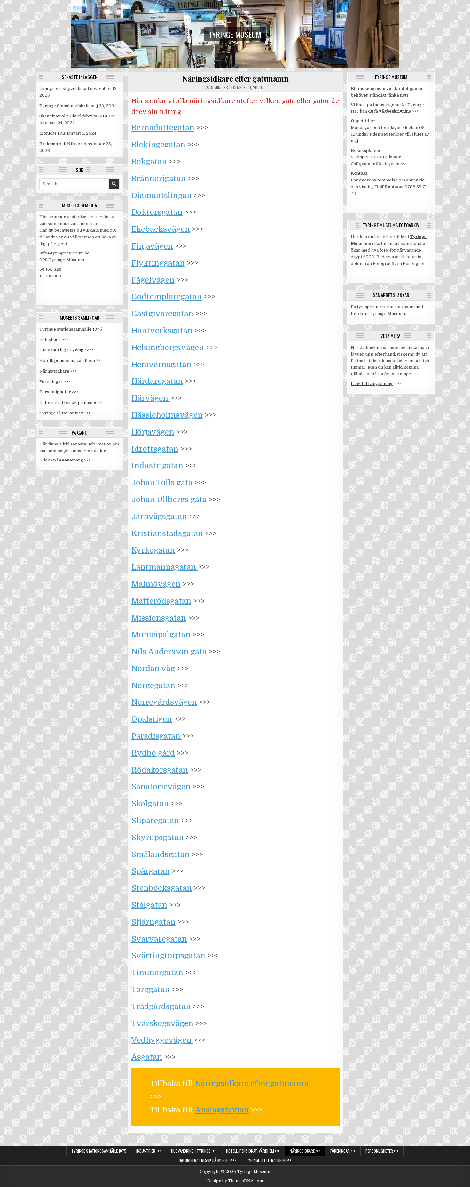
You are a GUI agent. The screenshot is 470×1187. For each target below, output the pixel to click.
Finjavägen (152, 246)
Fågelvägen (153, 280)
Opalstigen (151, 719)
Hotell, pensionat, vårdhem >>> (71, 360)
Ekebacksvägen (160, 229)
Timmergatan (157, 972)
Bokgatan (149, 161)
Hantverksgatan (161, 330)
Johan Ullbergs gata (169, 499)
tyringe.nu (367, 306)
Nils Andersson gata (169, 651)
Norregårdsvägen (164, 702)
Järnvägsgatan (159, 516)
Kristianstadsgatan (167, 533)
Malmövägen (156, 584)
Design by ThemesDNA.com (235, 1181)
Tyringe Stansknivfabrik (64, 105)
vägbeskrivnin (394, 111)
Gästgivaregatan (162, 313)
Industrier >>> (53, 339)
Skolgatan (150, 803)
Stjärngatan (153, 922)
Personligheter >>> (59, 391)
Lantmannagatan (164, 567)
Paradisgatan (156, 736)
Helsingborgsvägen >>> (174, 347)
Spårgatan (150, 871)
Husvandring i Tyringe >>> (66, 350)
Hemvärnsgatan (167, 364)
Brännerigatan (158, 178)
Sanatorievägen (161, 786)
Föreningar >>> (54, 381)
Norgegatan (153, 685)
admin (215, 88)
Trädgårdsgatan (162, 1006)
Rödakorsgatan (159, 770)
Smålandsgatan (160, 854)
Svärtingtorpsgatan (168, 955)
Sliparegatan (155, 820)
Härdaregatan (157, 381)
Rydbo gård (153, 753)
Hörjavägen (152, 432)
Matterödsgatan (161, 601)
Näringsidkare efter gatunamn (235, 78)
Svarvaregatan (159, 938)
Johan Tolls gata (161, 482)
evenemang (71, 460)
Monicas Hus (52, 133)
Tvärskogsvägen (163, 1023)
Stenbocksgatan (161, 888)
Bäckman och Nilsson (61, 143)
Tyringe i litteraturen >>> (65, 413)
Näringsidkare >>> (58, 371)
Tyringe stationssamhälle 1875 (70, 329)
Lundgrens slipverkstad (64, 88)
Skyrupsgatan (157, 837)
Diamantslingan (161, 195)
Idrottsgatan (154, 449)
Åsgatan (146, 1057)
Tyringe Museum (235, 34)
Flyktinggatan (158, 263)
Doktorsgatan (157, 212)
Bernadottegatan (162, 127)
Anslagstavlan (222, 1109)
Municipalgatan (161, 634)
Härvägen (150, 398)
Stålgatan (149, 905)
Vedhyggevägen (162, 1040)
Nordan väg (153, 668)
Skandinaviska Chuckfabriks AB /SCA (76, 116)
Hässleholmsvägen (167, 415)
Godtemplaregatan (166, 296)
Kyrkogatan (153, 550)
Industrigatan (157, 465)
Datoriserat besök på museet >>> (73, 402)
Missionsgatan (158, 618)
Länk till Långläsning (372, 383)
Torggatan (150, 989)
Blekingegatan (158, 144)
